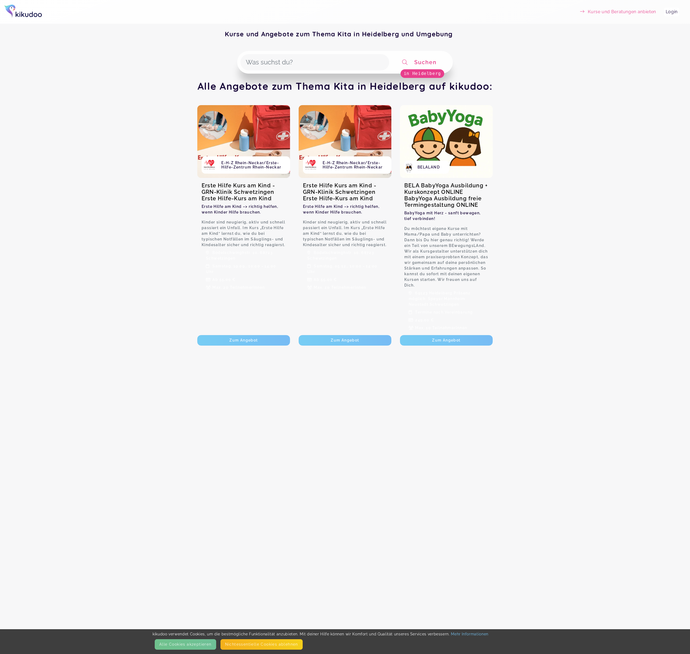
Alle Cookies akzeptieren (185, 644)
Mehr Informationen (469, 634)
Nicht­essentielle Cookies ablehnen (261, 644)
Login (672, 11)
